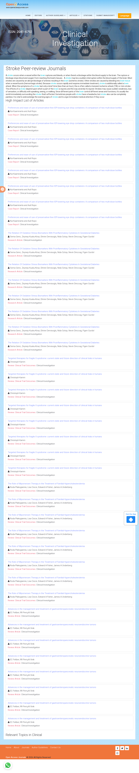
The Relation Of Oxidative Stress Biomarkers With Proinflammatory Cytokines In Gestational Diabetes (53, 233)
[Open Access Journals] (21, 5)
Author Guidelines (55, 15)
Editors (38, 15)
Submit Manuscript (106, 15)
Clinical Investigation (29, 115)
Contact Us (55, 747)
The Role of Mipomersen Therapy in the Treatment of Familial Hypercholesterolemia (46, 483)
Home (28, 15)
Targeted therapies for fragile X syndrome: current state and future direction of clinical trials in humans (55, 358)
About (16, 747)
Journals (25, 747)
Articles (74, 15)
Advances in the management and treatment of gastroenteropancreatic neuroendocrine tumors (52, 609)
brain (43, 75)
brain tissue (125, 81)
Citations (88, 15)
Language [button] (124, 15)
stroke (10, 75)
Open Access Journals (16, 757)
